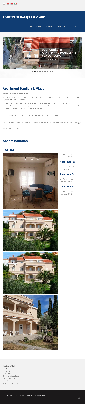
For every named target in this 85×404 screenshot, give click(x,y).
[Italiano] (15, 3)
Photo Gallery (63, 27)
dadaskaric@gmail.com (11, 376)
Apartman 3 (67, 174)
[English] (8, 3)
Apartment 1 (10, 149)
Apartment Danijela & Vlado (24, 17)
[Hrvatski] (4, 3)
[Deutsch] (11, 3)
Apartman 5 (67, 186)
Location (49, 27)
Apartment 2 (67, 161)
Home (30, 27)
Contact (77, 27)
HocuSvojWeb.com (38, 396)
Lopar (38, 27)
